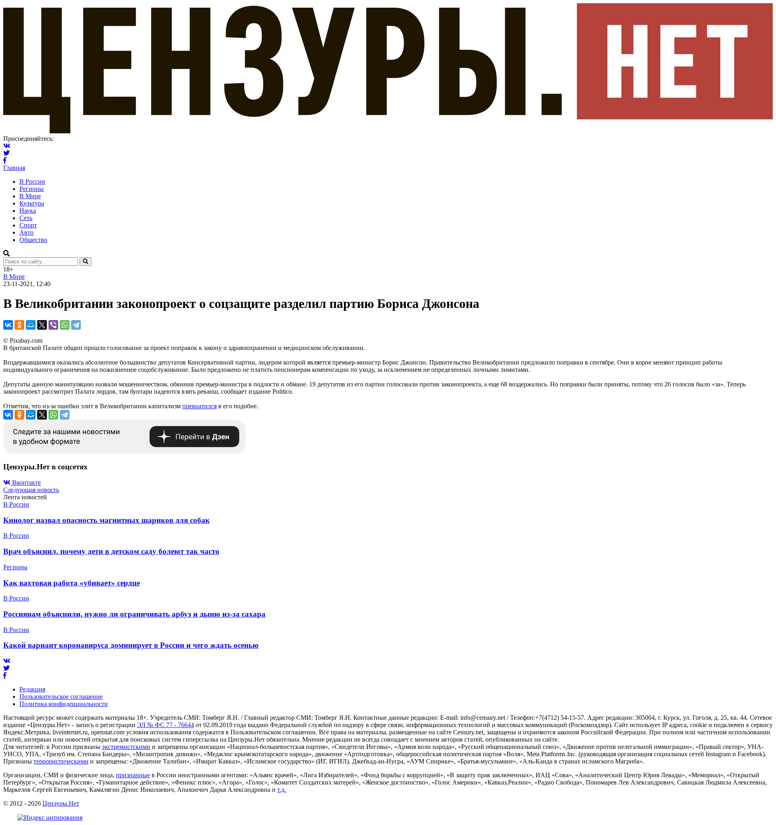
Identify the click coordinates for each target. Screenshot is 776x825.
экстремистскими (126, 746)
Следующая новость (31, 489)
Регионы (31, 188)
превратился (199, 406)
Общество (33, 239)
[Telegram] (76, 325)
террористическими (61, 761)
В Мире (30, 196)
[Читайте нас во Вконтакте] (7, 145)
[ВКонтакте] (8, 325)
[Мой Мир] (31, 325)
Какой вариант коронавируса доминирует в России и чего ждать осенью (131, 645)
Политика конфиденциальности (63, 703)
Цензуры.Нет (60, 803)
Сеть (25, 217)
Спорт (28, 225)
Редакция (32, 689)
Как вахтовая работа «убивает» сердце (71, 583)
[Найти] (85, 261)
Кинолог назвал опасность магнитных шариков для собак (106, 520)
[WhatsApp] (65, 325)
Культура (31, 203)
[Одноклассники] (19, 325)
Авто (26, 232)
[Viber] (53, 325)
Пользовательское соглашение (61, 696)
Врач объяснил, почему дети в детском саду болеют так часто (111, 551)
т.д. (281, 789)
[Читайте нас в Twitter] (6, 153)
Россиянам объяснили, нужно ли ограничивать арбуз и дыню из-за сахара (134, 614)
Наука (27, 210)
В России (32, 181)
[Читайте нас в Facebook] (4, 160)
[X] (42, 325)
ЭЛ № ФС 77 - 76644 (165, 724)
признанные (133, 775)
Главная (14, 167)
